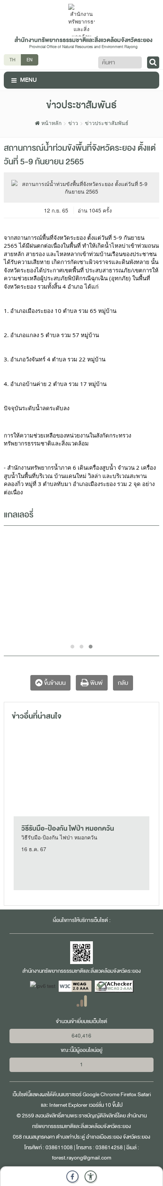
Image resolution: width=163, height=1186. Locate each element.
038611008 (59, 1147)
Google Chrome (101, 1094)
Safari (144, 1094)
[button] (91, 1176)
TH (12, 60)
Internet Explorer (68, 1105)
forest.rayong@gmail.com (81, 1157)
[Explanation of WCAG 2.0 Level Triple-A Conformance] (75, 985)
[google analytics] (82, 1000)
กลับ (123, 683)
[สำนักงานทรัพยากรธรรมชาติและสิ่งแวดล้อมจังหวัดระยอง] (81, 19)
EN (30, 60)
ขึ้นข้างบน (54, 683)
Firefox (128, 1094)
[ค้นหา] (153, 62)
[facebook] (72, 1176)
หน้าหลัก (50, 123)
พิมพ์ (96, 683)
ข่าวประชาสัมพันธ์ (107, 123)
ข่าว (73, 123)
